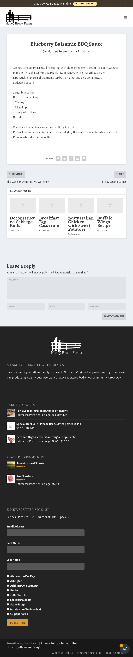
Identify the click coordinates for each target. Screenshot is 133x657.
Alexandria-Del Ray (22, 576)
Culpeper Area (19, 614)
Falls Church (18, 595)
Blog (98, 652)
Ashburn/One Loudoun (24, 585)
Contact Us (119, 652)
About (107, 652)
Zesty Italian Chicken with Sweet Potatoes (81, 223)
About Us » (114, 377)
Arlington (16, 581)
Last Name (13, 559)
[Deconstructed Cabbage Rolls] (23, 205)
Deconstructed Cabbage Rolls (22, 222)
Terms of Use (69, 643)
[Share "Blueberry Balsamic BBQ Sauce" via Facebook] (58, 158)
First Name (13, 543)
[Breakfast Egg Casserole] (52, 205)
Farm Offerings (85, 652)
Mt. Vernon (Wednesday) (25, 609)
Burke (14, 590)
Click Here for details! (85, 4)
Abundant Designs (30, 647)
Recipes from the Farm (71, 51)
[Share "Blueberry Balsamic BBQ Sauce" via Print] (84, 158)
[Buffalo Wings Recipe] (110, 205)
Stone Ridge (17, 604)
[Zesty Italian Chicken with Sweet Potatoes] (81, 205)
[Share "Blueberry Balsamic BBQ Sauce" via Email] (77, 158)
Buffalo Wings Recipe (105, 222)
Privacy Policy (49, 643)
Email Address (15, 526)
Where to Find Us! (62, 652)
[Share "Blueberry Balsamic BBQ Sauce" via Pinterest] (71, 158)
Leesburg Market (20, 599)
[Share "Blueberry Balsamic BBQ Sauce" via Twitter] (64, 158)
